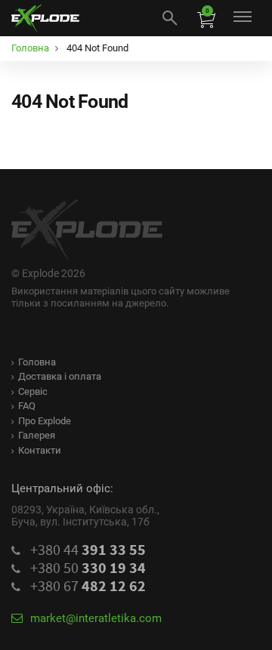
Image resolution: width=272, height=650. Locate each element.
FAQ (27, 405)
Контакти (39, 450)
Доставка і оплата (59, 376)
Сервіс (33, 391)
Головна (37, 362)
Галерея (36, 435)
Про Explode (44, 421)
